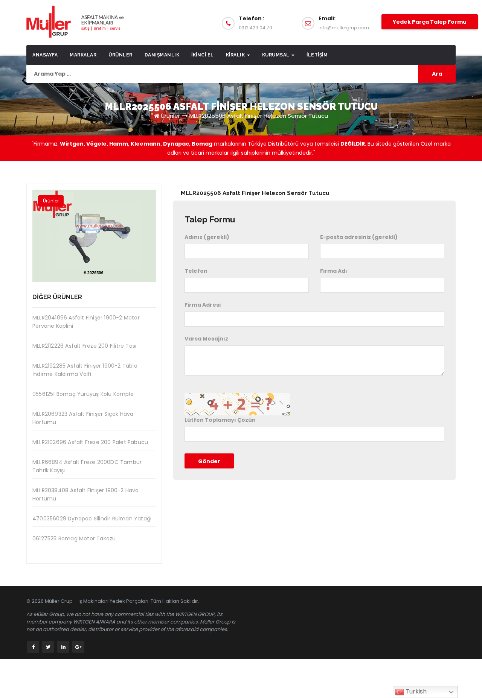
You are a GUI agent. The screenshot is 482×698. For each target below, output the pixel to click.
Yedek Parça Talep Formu (430, 22)
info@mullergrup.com (344, 27)
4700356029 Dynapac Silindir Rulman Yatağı (91, 518)
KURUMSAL (276, 55)
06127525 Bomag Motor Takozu (74, 538)
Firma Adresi (203, 305)
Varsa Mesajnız (206, 338)
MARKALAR (83, 55)
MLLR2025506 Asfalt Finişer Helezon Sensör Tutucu (258, 116)
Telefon (196, 271)
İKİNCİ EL (202, 55)
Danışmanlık (162, 55)
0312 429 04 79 (255, 27)
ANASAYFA (45, 55)
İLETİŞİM (317, 55)
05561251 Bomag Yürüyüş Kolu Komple (83, 394)
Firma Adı (333, 271)
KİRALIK (236, 55)
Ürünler (120, 55)
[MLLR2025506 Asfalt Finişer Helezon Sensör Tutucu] (94, 236)
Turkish (415, 691)
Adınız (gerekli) (207, 237)
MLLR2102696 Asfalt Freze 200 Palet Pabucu (90, 442)
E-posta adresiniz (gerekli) (359, 237)
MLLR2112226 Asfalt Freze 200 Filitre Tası (84, 346)
